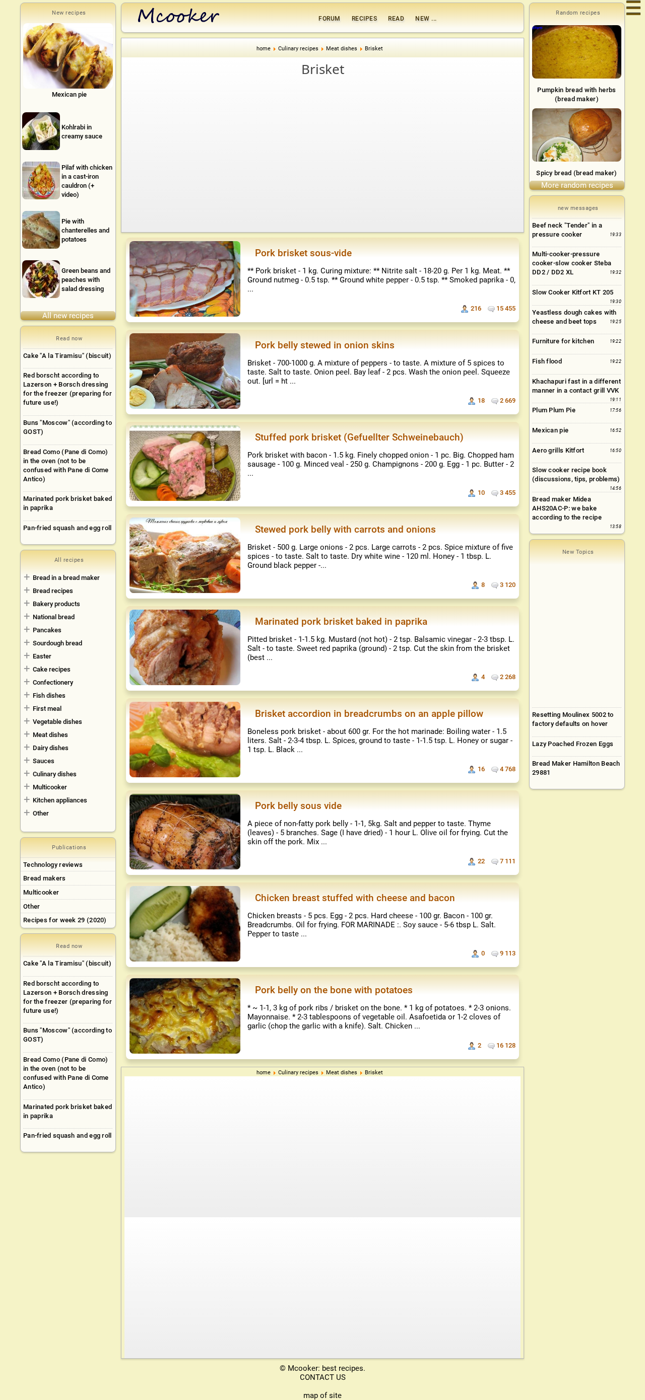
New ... (426, 18)
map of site (322, 1395)
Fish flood (547, 361)
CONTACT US (323, 1377)
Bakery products (56, 604)
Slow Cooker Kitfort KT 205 (573, 292)
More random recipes (577, 185)
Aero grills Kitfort (558, 450)
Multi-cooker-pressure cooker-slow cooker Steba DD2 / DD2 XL (571, 263)
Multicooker (50, 787)
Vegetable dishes (57, 721)
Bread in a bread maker (66, 577)
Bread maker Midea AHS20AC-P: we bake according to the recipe (567, 508)
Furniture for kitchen (563, 341)
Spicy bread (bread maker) (576, 173)
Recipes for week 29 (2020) (65, 920)
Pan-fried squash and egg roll (67, 528)
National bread (54, 617)
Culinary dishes (55, 774)
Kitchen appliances (60, 800)
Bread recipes (53, 591)
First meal (47, 708)
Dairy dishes (51, 748)
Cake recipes (52, 669)
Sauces (43, 761)
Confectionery (53, 682)
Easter (42, 656)
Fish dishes (49, 695)
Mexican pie (550, 430)
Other (41, 813)
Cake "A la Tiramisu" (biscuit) (67, 355)
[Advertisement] (322, 154)
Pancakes (47, 630)
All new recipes (68, 315)
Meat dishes (50, 735)
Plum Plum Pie (553, 410)
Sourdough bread (57, 643)
